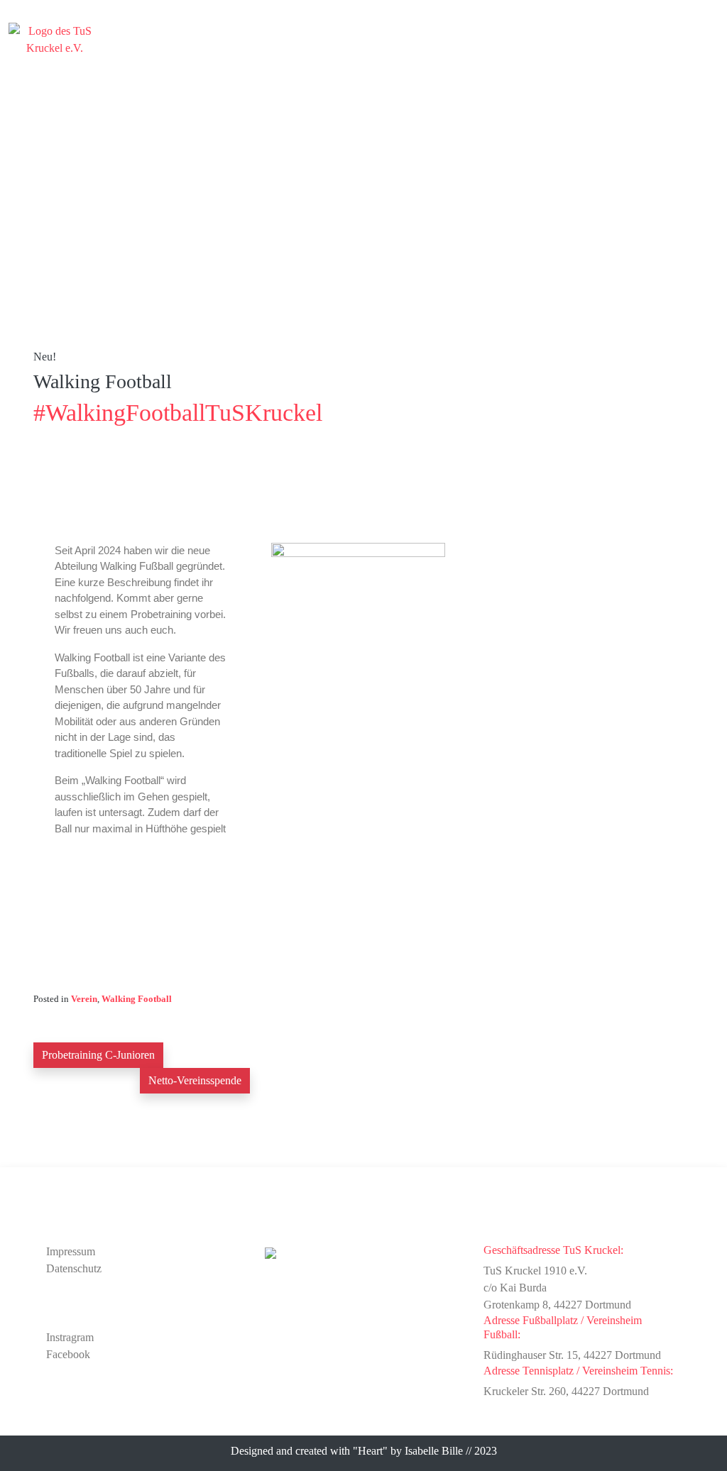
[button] (708, 31)
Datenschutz (74, 1268)
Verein (84, 999)
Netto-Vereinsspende (194, 1080)
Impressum (70, 1251)
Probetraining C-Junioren (98, 1055)
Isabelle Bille (434, 1451)
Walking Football (137, 999)
